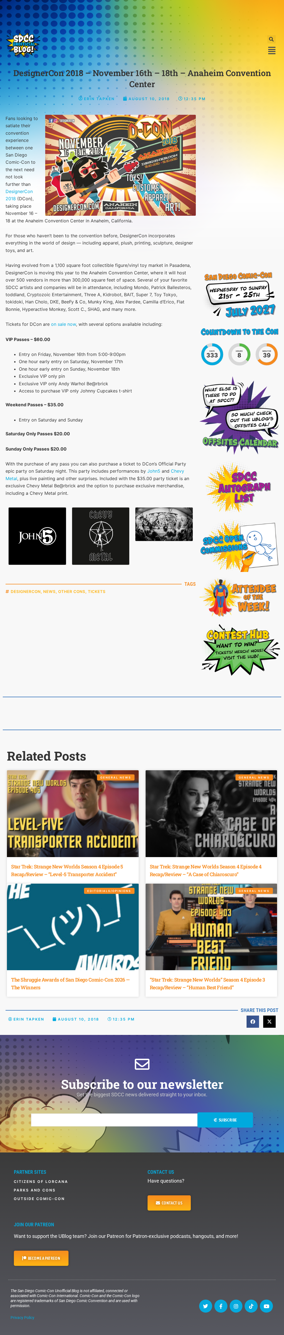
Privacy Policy (22, 1317)
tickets (97, 591)
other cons (71, 591)
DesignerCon (26, 591)
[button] (271, 39)
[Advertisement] (142, 15)
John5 (153, 471)
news (49, 591)
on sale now (63, 324)
